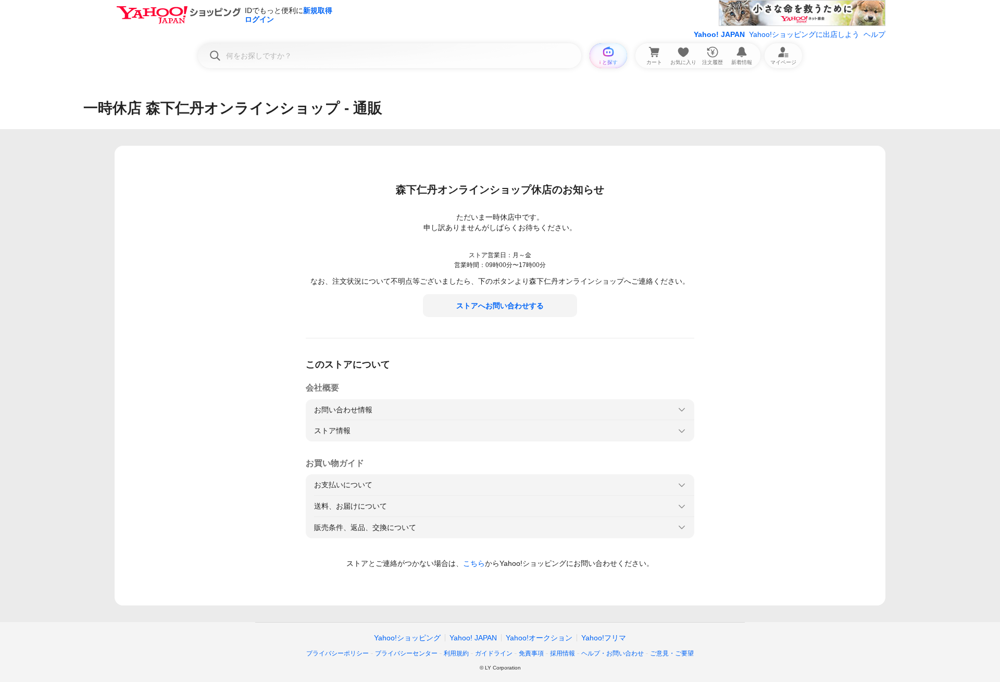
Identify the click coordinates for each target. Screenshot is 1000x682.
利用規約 (456, 653)
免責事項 (531, 653)
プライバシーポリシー (337, 653)
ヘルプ (874, 34)
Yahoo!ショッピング (407, 638)
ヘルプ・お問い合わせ (612, 653)
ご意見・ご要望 (672, 653)
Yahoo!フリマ (603, 638)
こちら (474, 563)
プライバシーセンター (406, 653)
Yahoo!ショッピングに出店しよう (804, 34)
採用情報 (562, 653)
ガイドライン (493, 653)
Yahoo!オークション (539, 638)
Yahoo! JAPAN (719, 34)
